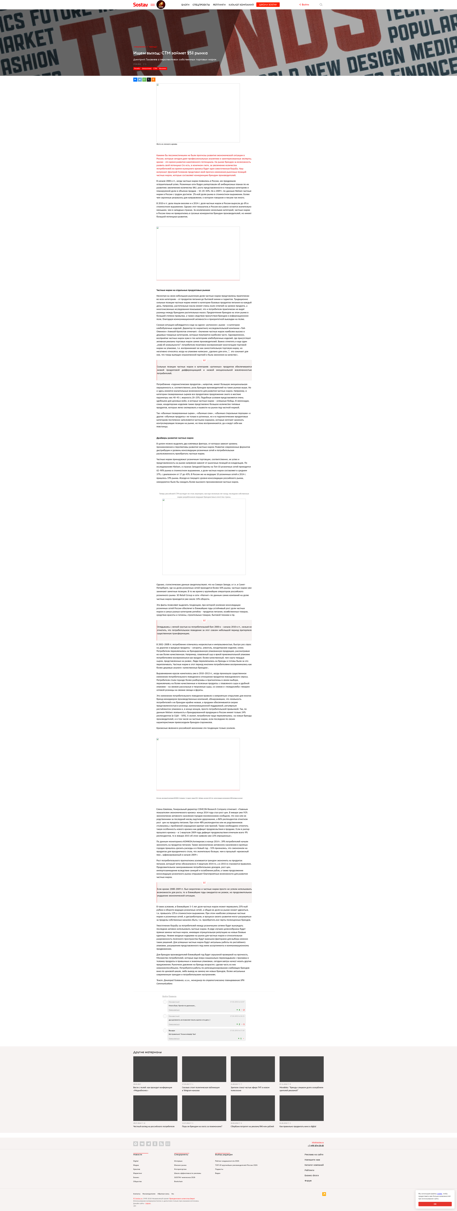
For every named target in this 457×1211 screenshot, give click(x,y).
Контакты (136, 1194)
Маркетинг (137, 1173)
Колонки (162, 68)
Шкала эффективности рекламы (187, 1173)
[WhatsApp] (144, 80)
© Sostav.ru (138, 1199)
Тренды (153, 46)
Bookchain (178, 1181)
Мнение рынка (180, 1165)
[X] (149, 80)
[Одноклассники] (153, 80)
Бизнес (136, 1177)
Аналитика (146, 68)
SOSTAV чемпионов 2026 (184, 1177)
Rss (173, 1194)
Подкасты (219, 1169)
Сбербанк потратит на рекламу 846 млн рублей (252, 1126)
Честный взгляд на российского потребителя (153, 1126)
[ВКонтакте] (135, 80)
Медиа (136, 1165)
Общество (137, 1181)
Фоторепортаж (180, 1169)
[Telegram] (140, 80)
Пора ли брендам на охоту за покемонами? (202, 1126)
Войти (165, 996)
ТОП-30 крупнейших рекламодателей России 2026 (236, 1165)
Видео (217, 1173)
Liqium (148, 1203)
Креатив (136, 1169)
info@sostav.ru (318, 1142)
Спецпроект (140, 46)
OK (435, 1204)
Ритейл (137, 68)
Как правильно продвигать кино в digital (298, 1126)
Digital (135, 1161)
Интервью (178, 1161)
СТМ (155, 68)
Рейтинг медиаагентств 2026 (227, 1161)
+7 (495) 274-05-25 (316, 1145)
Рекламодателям (149, 1194)
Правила (172, 996)
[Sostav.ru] (141, 5)
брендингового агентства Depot (182, 1199)
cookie (439, 1194)
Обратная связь (163, 1194)
